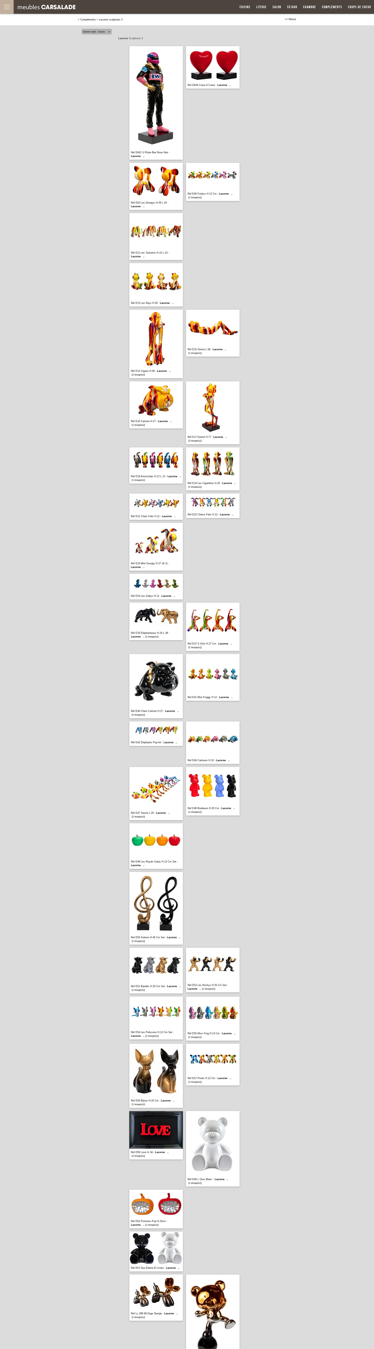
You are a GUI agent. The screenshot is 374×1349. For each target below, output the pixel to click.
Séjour (292, 7)
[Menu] (7, 7)
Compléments (332, 7)
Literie (261, 7)
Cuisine (245, 7)
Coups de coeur (359, 7)
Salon (277, 7)
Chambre (309, 7)
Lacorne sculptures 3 (111, 19)
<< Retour (290, 19)
